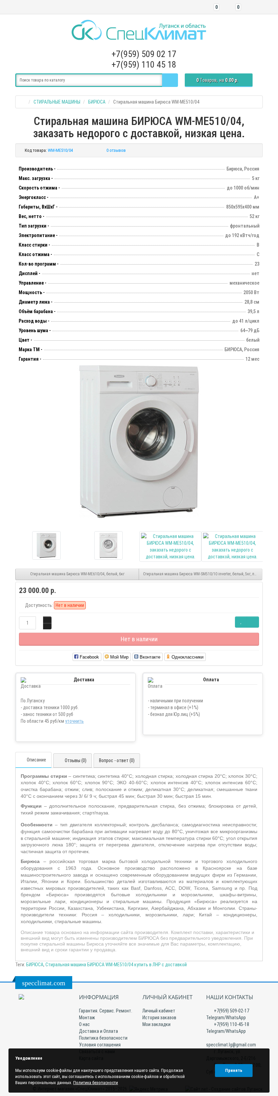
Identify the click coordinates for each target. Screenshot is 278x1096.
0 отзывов (116, 150)
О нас (84, 1024)
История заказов (159, 1017)
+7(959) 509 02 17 (144, 54)
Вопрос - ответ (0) (117, 760)
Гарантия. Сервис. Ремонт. (105, 1010)
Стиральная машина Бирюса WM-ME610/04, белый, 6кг (77, 574)
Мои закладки (156, 1024)
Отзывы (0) (75, 760)
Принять (233, 1070)
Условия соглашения (100, 1044)
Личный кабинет (158, 1010)
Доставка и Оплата (98, 1031)
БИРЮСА (34, 964)
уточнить (74, 721)
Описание (36, 759)
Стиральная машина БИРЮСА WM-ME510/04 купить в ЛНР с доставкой (116, 964)
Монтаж (87, 1017)
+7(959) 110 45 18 (144, 64)
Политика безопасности (103, 1038)
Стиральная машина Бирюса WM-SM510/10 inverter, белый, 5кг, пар (201, 574)
